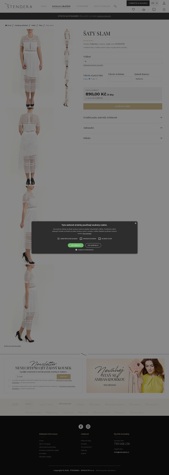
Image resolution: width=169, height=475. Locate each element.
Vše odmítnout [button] (93, 245)
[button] (84, 237)
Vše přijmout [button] (75, 245)
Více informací (87, 233)
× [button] (135, 223)
